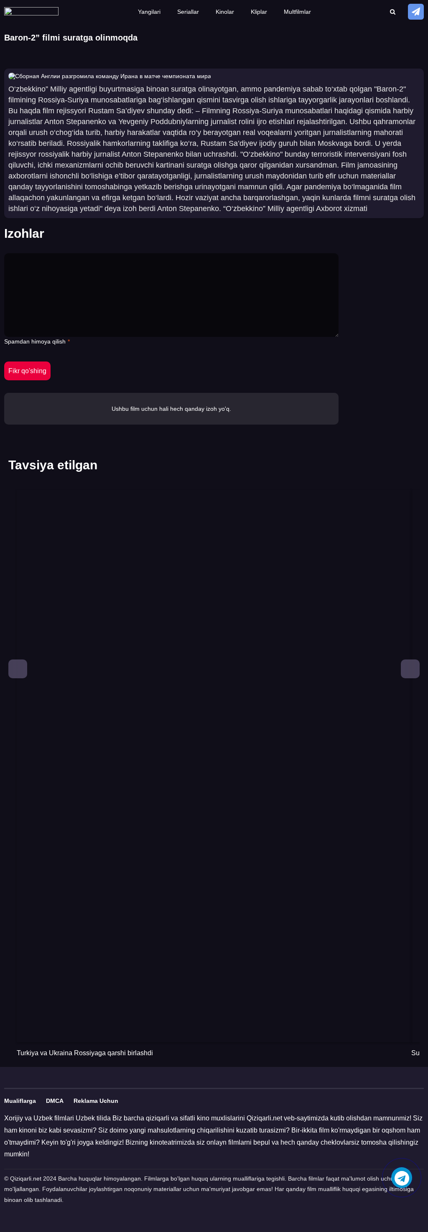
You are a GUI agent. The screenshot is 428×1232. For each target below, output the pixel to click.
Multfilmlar (297, 11)
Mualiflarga (20, 1100)
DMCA (55, 1100)
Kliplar (259, 11)
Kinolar (225, 11)
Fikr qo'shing (27, 370)
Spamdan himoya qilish (35, 341)
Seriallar (188, 11)
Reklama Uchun (96, 1100)
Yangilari (149, 11)
